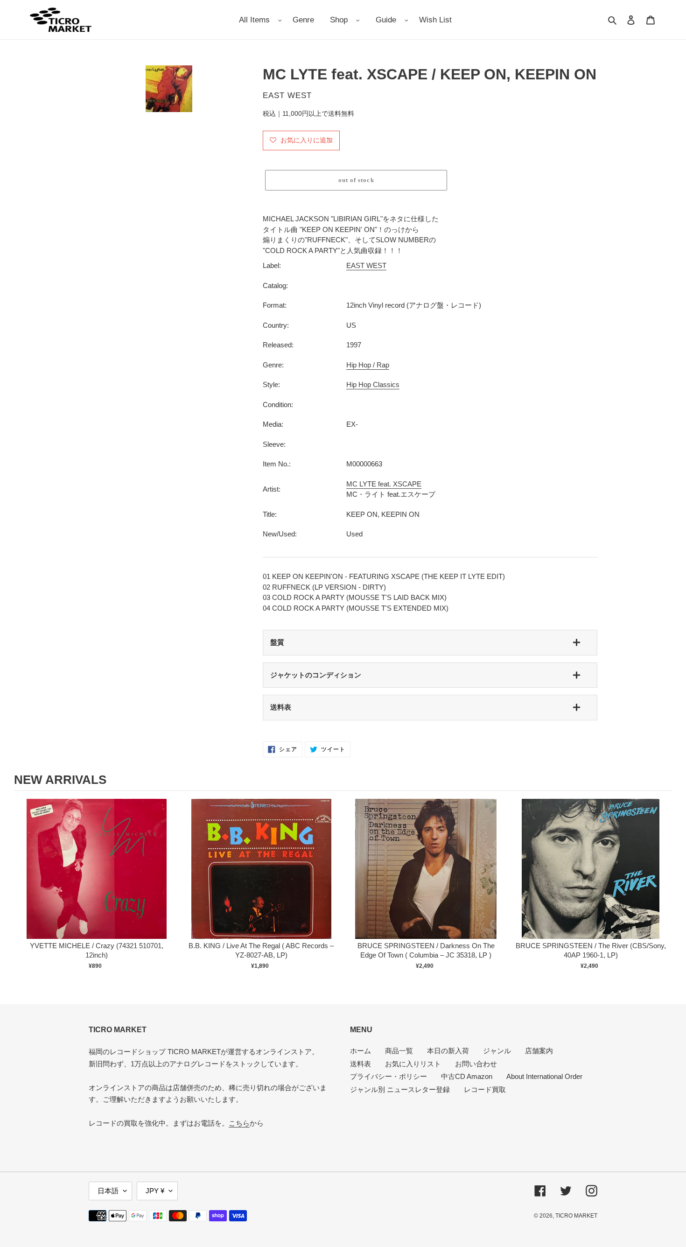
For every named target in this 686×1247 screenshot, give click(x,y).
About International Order (544, 1076)
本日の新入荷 (448, 1051)
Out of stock (96, 878)
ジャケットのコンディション (315, 675)
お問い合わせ (476, 1064)
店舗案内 (539, 1051)
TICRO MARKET (576, 1215)
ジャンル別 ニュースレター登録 (400, 1089)
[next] (662, 889)
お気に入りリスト (413, 1064)
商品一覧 (399, 1051)
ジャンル (497, 1051)
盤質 (277, 642)
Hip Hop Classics (372, 384)
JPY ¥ (155, 1191)
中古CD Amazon (466, 1076)
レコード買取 (485, 1089)
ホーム (360, 1051)
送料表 (280, 707)
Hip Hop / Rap (367, 365)
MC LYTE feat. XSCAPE (383, 484)
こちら (239, 1123)
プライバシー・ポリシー (388, 1076)
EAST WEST (366, 265)
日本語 (108, 1191)
